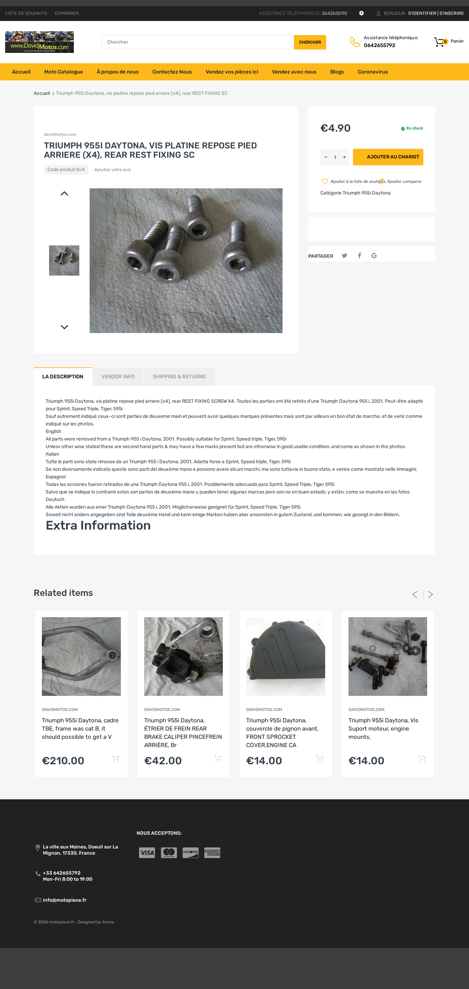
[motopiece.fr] (39, 42)
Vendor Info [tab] (118, 377)
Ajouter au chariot (393, 157)
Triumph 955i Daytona (367, 193)
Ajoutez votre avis (112, 169)
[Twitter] (344, 256)
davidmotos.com (60, 134)
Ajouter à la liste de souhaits (351, 181)
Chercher (310, 42)
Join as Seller (60, 546)
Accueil (42, 93)
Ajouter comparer (404, 181)
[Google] (374, 256)
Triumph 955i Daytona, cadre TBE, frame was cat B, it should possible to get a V (80, 728)
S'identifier (422, 13)
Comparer (67, 13)
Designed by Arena (96, 922)
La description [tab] (62, 377)
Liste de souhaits (26, 13)
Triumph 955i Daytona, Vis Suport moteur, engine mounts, (383, 728)
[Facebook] (359, 256)
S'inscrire (451, 13)
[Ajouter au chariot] (115, 759)
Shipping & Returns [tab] (179, 377)
